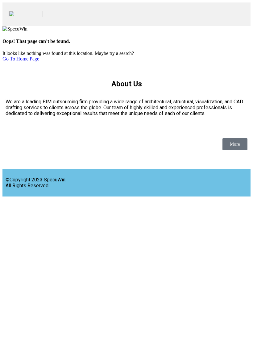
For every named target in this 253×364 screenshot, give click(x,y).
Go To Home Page (20, 58)
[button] (146, 14)
